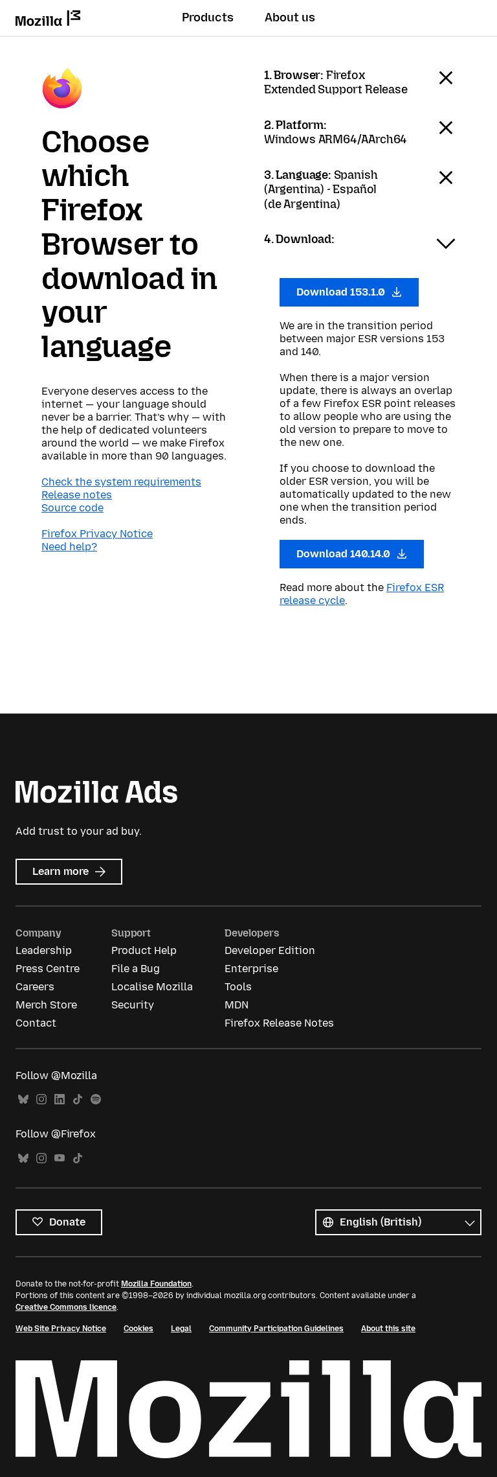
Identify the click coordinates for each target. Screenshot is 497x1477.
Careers (35, 987)
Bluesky (23, 1099)
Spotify (96, 1099)
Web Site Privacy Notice (61, 1328)
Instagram (41, 1099)
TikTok (77, 1099)
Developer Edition (270, 950)
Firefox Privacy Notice (97, 534)
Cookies (138, 1328)
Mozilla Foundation (156, 1283)
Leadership (44, 950)
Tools (238, 987)
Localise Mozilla (152, 987)
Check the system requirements (121, 482)
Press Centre (48, 968)
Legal (181, 1328)
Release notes (76, 495)
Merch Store (46, 1005)
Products (208, 17)
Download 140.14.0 (344, 554)
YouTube (59, 1158)
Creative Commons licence (66, 1307)
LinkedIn (59, 1099)
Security (132, 1005)
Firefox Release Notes (279, 1023)
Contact (36, 1023)
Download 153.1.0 (342, 292)
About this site (388, 1328)
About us (290, 17)
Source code (72, 508)
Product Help (144, 950)
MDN (236, 1005)
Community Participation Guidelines (276, 1328)
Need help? (69, 547)
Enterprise (251, 968)
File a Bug (135, 968)
